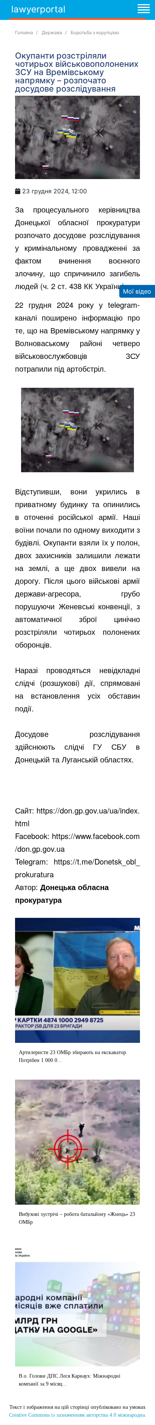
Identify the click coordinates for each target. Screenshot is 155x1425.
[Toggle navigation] (143, 10)
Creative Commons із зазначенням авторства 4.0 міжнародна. (77, 1415)
